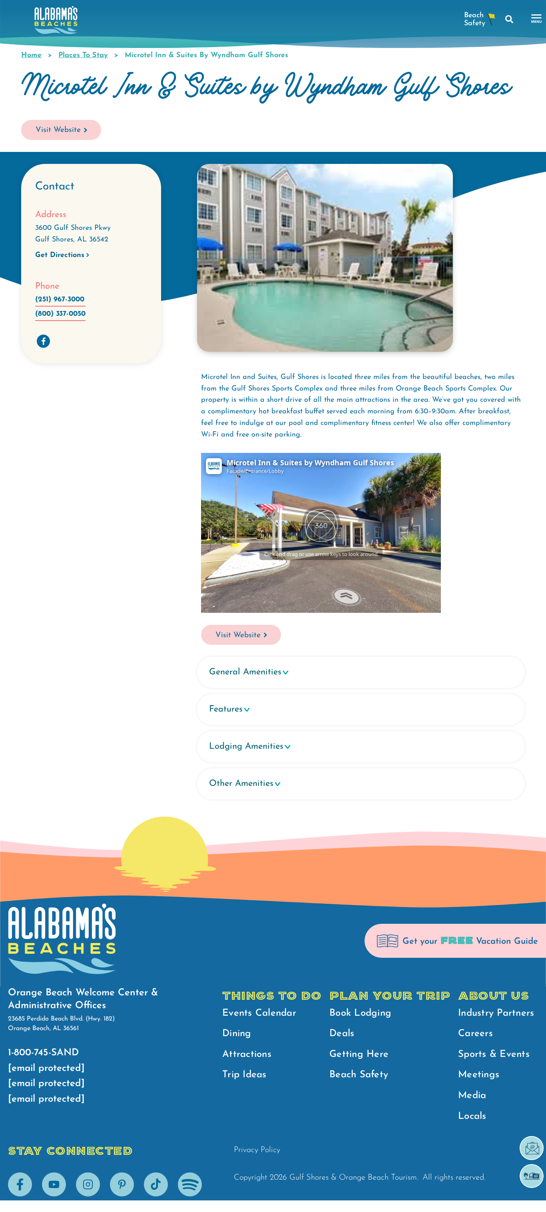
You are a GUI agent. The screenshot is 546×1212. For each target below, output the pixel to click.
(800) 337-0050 (60, 314)
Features (226, 709)
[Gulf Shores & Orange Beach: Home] (56, 22)
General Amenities (245, 672)
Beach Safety (358, 1075)
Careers (475, 1034)
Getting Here (359, 1054)
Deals (341, 1034)
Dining (236, 1034)
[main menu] (536, 19)
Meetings (478, 1075)
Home (31, 55)
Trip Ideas (244, 1075)
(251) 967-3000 (59, 299)
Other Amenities (241, 783)
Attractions (246, 1054)
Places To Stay (83, 55)
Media (472, 1095)
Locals (472, 1116)
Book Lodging (360, 1013)
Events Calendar (259, 1013)
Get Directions (59, 255)
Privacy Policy (257, 1150)
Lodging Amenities (246, 746)
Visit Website (58, 130)
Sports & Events (494, 1054)
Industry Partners (496, 1013)
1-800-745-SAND (43, 1053)
